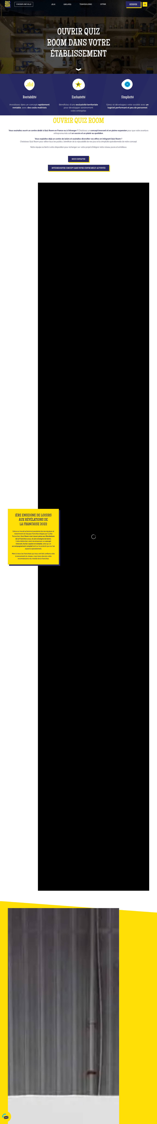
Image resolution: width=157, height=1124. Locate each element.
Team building (86, 4)
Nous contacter (78, 159)
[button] (53, 4)
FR (145, 4)
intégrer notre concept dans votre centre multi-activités (79, 168)
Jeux (53, 4)
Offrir (103, 4)
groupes (67, 4)
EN (149, 4)
